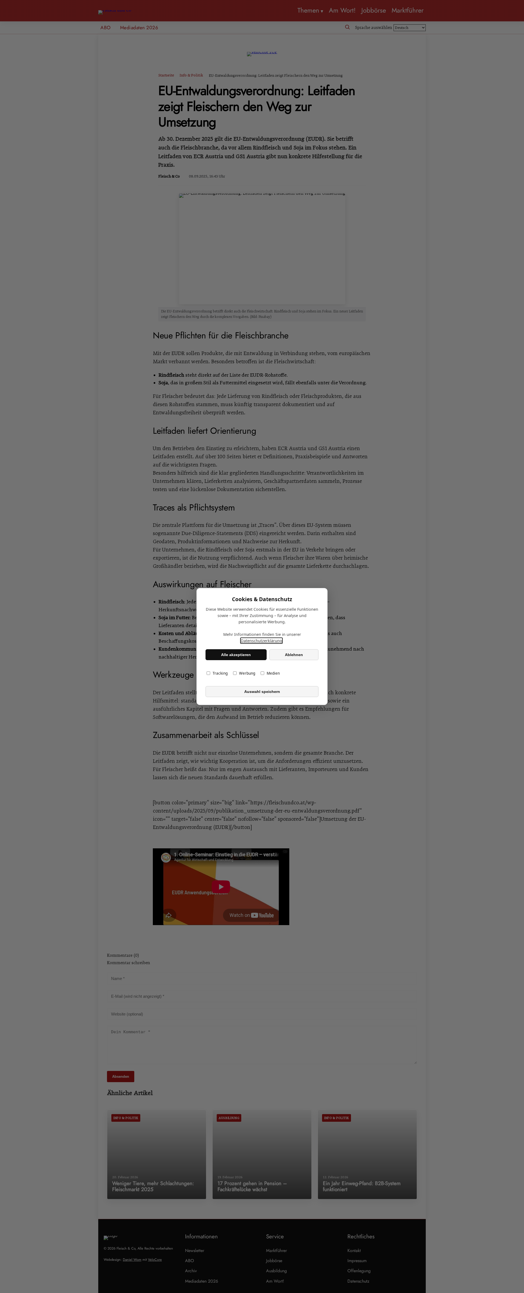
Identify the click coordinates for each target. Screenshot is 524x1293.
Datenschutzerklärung (261, 640)
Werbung (247, 673)
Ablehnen (294, 655)
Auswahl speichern (262, 691)
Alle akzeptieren (236, 655)
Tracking (220, 673)
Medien (273, 673)
